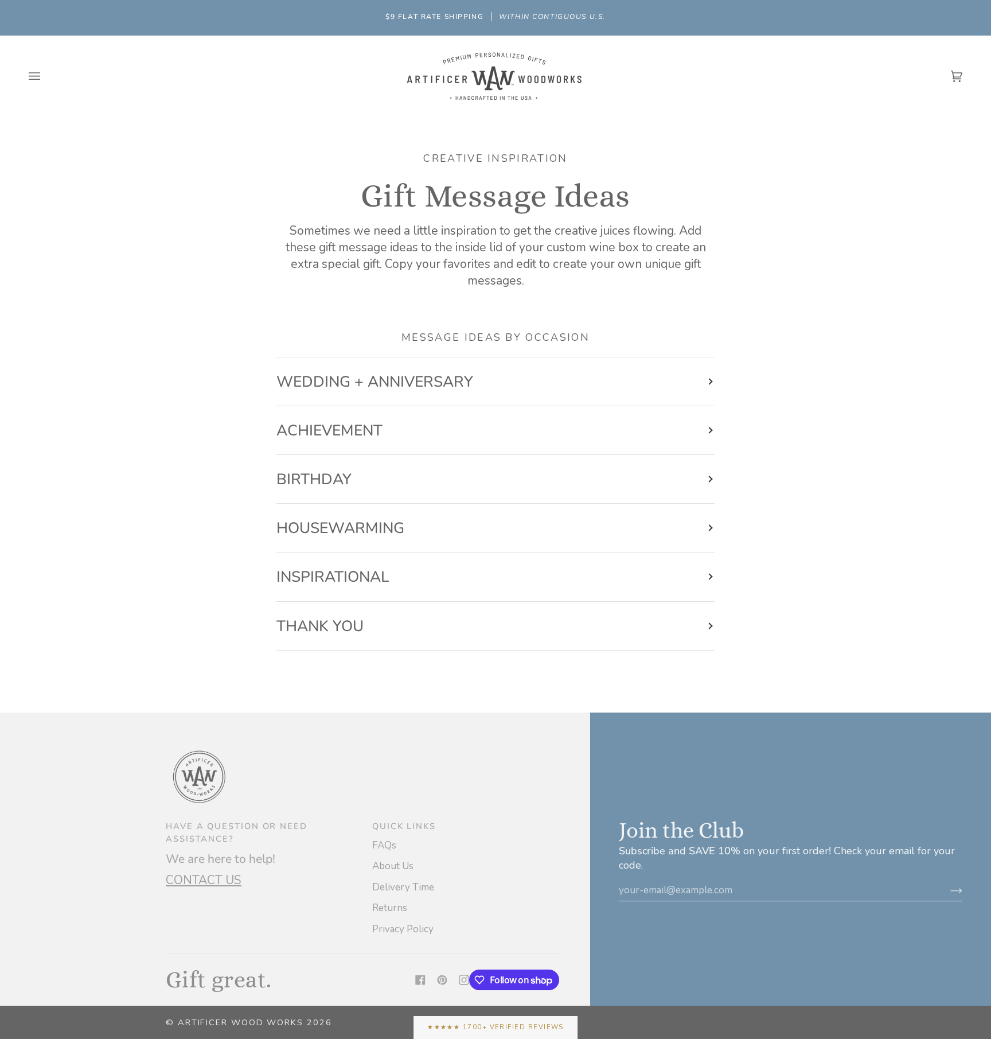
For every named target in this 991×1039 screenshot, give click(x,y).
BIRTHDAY (314, 479)
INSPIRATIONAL (332, 576)
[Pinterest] (442, 980)
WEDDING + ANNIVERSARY (374, 381)
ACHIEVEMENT (329, 430)
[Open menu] (46, 77)
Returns (389, 908)
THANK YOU (320, 626)
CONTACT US (203, 880)
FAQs (384, 845)
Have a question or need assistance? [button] (236, 832)
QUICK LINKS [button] (404, 826)
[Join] (947, 890)
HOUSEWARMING (340, 527)
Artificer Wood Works (240, 1022)
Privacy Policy (403, 929)
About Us (392, 866)
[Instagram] (464, 980)
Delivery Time (403, 887)
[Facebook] (420, 980)
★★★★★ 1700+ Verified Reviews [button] (495, 1027)
